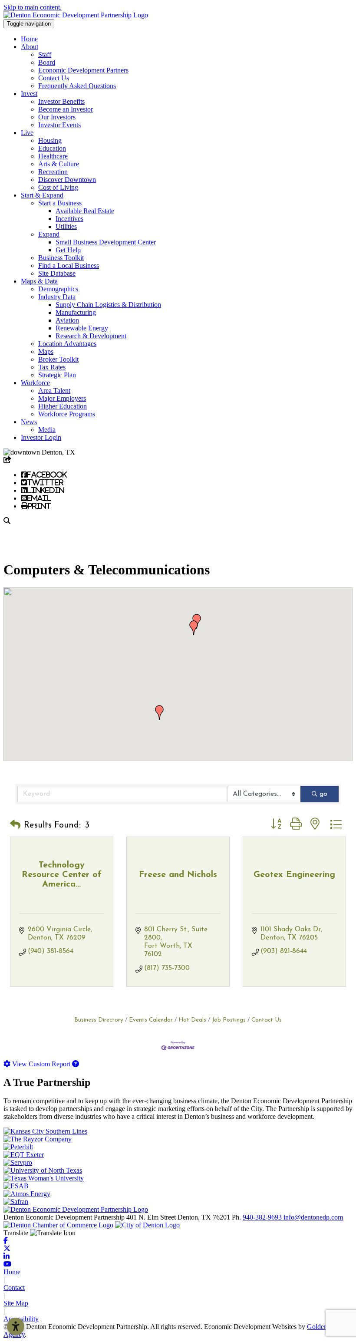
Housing (50, 140)
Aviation (67, 320)
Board (46, 62)
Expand (48, 234)
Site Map (15, 1303)
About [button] (29, 46)
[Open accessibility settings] (15, 1326)
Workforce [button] (35, 382)
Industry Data (57, 296)
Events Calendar (151, 1020)
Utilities (66, 226)
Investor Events (59, 125)
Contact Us (53, 78)
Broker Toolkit (58, 359)
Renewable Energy (82, 328)
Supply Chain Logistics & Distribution (108, 304)
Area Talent (54, 390)
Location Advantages (67, 343)
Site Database (57, 273)
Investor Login (41, 437)
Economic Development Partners (83, 70)
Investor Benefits (61, 101)
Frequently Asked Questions (77, 85)
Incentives (69, 218)
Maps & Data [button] (39, 281)
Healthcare (53, 156)
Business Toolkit (61, 257)
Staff (44, 54)
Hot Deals (192, 1020)
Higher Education (62, 406)
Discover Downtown (67, 179)
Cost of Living (58, 187)
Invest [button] (29, 93)
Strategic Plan (57, 375)
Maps (45, 351)
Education (52, 148)
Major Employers (62, 398)
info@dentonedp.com (313, 1217)
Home (29, 39)
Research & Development (91, 336)
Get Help (68, 250)
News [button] (29, 421)
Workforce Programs (66, 414)
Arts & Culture (58, 164)
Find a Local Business (68, 265)
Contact (14, 1287)
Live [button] (27, 132)
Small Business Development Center (106, 242)
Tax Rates (52, 367)
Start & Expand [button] (42, 195)
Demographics (58, 289)
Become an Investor (65, 109)
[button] (159, 712)
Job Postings (229, 1020)
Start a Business (60, 203)
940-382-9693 (263, 1217)
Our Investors (57, 117)
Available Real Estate (85, 210)
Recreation (53, 171)
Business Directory (98, 1020)
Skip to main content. (32, 7)
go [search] (323, 794)
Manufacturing (76, 312)
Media (47, 429)
